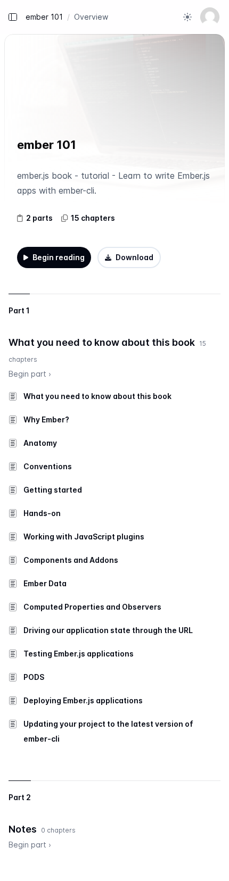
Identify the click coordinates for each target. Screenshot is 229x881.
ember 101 (44, 16)
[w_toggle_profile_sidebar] (209, 17)
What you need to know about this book (102, 342)
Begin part (30, 373)
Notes (23, 829)
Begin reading (58, 257)
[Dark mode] (187, 17)
